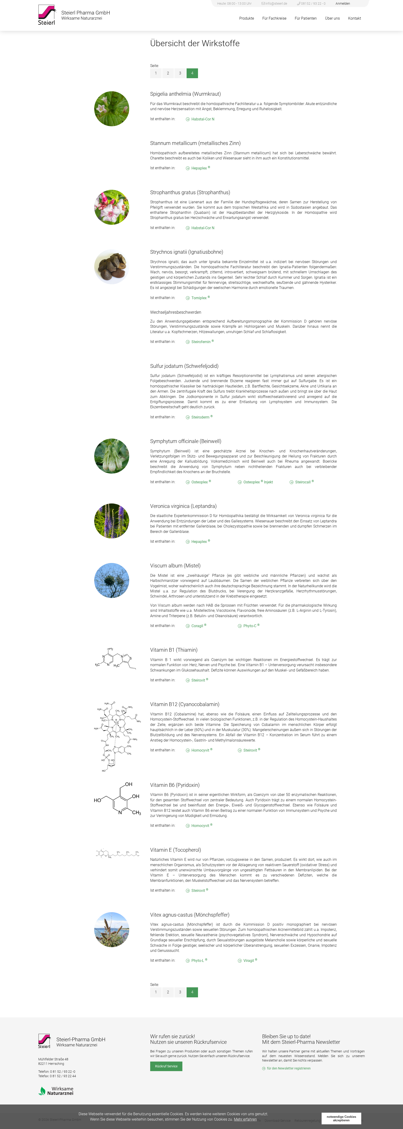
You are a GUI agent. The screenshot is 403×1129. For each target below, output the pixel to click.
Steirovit (199, 680)
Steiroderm (202, 417)
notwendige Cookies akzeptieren (341, 1118)
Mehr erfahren (245, 1119)
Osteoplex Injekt (258, 481)
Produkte (246, 18)
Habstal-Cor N (202, 119)
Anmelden (343, 3)
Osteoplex (201, 481)
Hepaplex (200, 167)
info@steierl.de (276, 3)
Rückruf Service (166, 1066)
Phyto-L (199, 960)
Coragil (198, 625)
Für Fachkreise (274, 18)
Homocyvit (201, 750)
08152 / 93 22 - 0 (313, 3)
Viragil (250, 960)
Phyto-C (251, 625)
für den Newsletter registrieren (289, 1068)
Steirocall (304, 481)
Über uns (332, 18)
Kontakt (354, 18)
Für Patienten (306, 18)
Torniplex (200, 297)
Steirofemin (202, 341)
